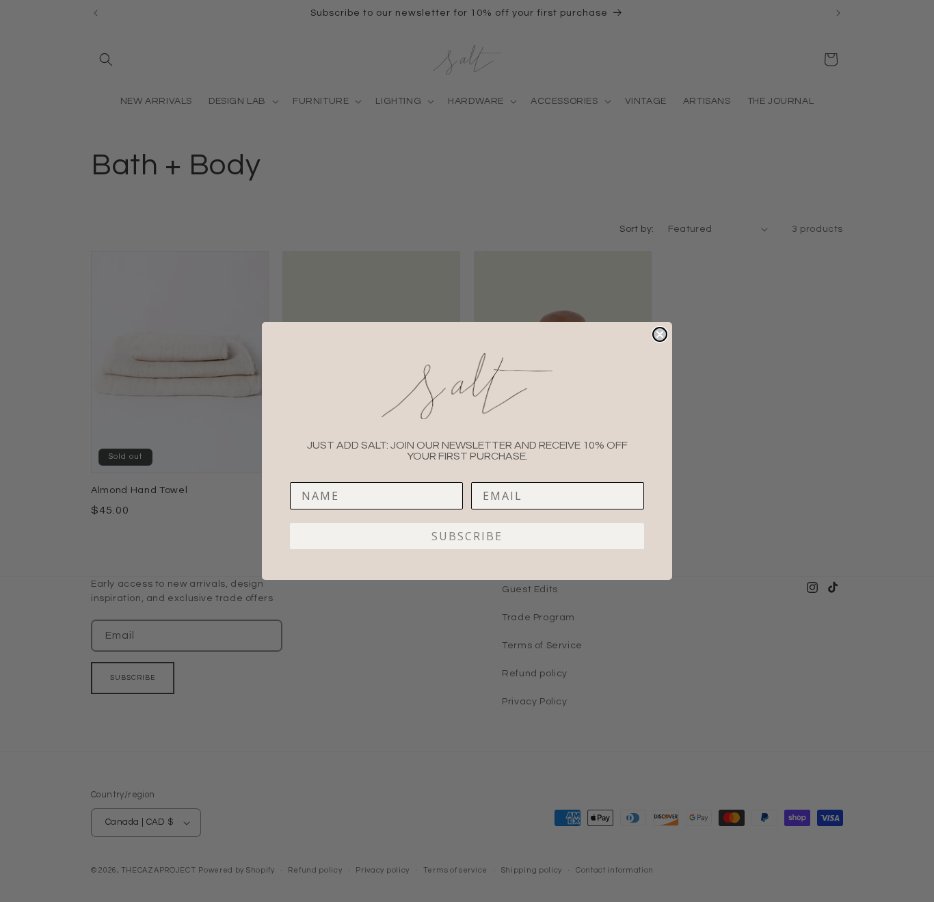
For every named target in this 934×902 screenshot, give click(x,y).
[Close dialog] (660, 334)
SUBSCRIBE (467, 536)
